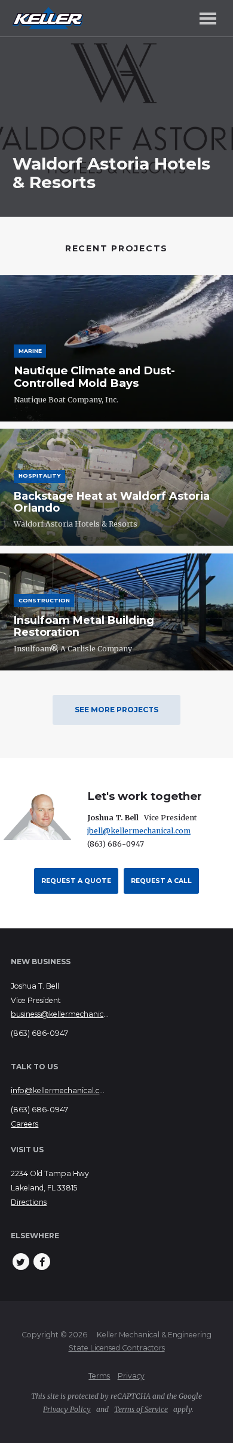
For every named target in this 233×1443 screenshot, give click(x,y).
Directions (29, 1202)
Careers (24, 1123)
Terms (99, 1375)
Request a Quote (76, 881)
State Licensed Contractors (117, 1347)
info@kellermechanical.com (60, 1090)
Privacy (131, 1375)
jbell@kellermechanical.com (139, 830)
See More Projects (116, 709)
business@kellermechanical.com (60, 1014)
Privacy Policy (67, 1409)
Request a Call (161, 881)
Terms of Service (141, 1409)
